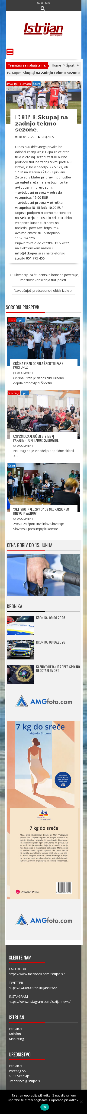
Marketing (16, 1039)
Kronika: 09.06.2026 (50, 617)
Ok (45, 1107)
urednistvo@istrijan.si (25, 1081)
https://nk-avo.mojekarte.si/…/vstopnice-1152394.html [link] (37, 233)
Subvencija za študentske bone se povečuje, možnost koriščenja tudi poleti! (46, 277)
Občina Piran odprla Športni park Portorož (38, 365)
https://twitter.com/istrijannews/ (33, 988)
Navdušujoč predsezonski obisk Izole (41, 290)
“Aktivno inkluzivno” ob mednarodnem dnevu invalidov (41, 511)
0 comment (25, 373)
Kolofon (15, 1034)
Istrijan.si (47, 137)
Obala (12, 320)
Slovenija (13, 393)
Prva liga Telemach (19, 83)
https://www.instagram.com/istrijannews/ (40, 1001)
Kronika (14, 606)
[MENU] (9, 52)
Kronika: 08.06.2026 (50, 641)
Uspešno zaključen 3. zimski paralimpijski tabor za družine (35, 438)
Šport (36, 83)
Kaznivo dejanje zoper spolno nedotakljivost (58, 668)
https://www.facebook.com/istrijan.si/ (37, 974)
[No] (81, 1101)
